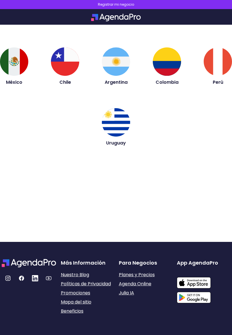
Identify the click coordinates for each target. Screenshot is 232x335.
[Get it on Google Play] (203, 295)
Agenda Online (135, 283)
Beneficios (72, 311)
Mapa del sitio (76, 302)
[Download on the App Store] (203, 279)
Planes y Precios (137, 274)
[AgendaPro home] (116, 17)
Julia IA (126, 293)
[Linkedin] (35, 278)
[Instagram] (8, 278)
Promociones (75, 293)
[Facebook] (21, 278)
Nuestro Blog (75, 274)
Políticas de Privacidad (86, 283)
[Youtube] (48, 278)
